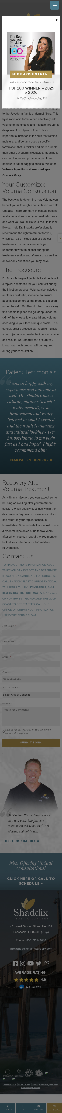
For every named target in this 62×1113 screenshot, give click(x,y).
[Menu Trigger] (54, 5)
